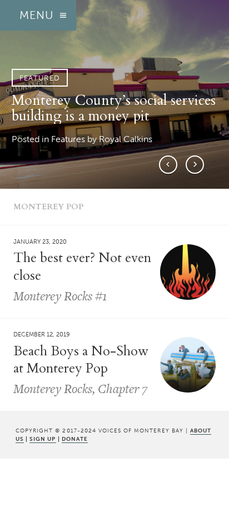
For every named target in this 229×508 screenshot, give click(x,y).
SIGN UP (42, 438)
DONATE (75, 438)
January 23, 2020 (40, 241)
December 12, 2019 (41, 334)
